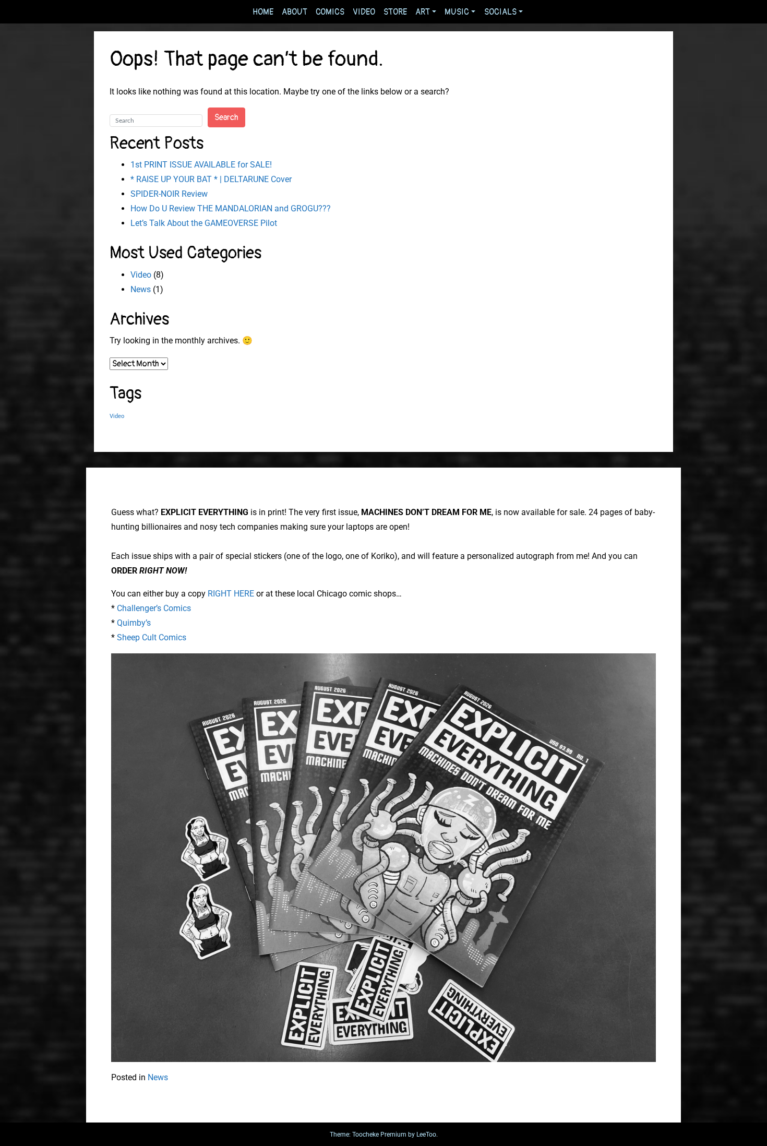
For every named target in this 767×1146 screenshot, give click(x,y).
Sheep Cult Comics (151, 637)
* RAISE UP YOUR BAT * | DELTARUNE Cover (211, 179)
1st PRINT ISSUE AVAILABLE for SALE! (201, 165)
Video (140, 275)
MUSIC (457, 12)
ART (422, 12)
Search (226, 117)
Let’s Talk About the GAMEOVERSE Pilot (203, 223)
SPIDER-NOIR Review (169, 194)
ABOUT (294, 12)
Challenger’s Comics (154, 608)
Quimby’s (134, 623)
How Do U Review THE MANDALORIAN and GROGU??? (230, 208)
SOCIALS (500, 12)
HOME (263, 12)
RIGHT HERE (231, 594)
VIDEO (364, 12)
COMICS (330, 12)
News (140, 289)
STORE (395, 12)
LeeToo (426, 1134)
